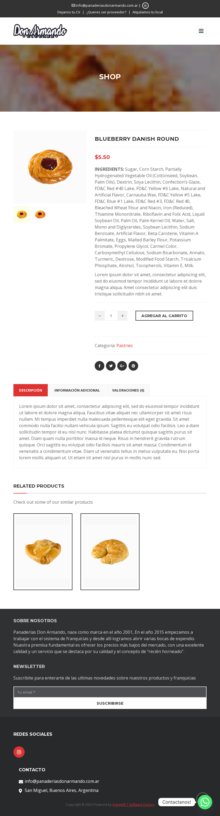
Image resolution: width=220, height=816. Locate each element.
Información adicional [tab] (77, 390)
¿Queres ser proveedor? (106, 12)
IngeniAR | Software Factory (133, 804)
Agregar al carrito (164, 315)
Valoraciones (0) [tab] (128, 390)
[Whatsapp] (205, 802)
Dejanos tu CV (68, 12)
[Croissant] (100, 548)
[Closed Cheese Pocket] (33, 542)
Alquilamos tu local (148, 12)
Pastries (124, 345)
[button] (42, 557)
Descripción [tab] (30, 390)
